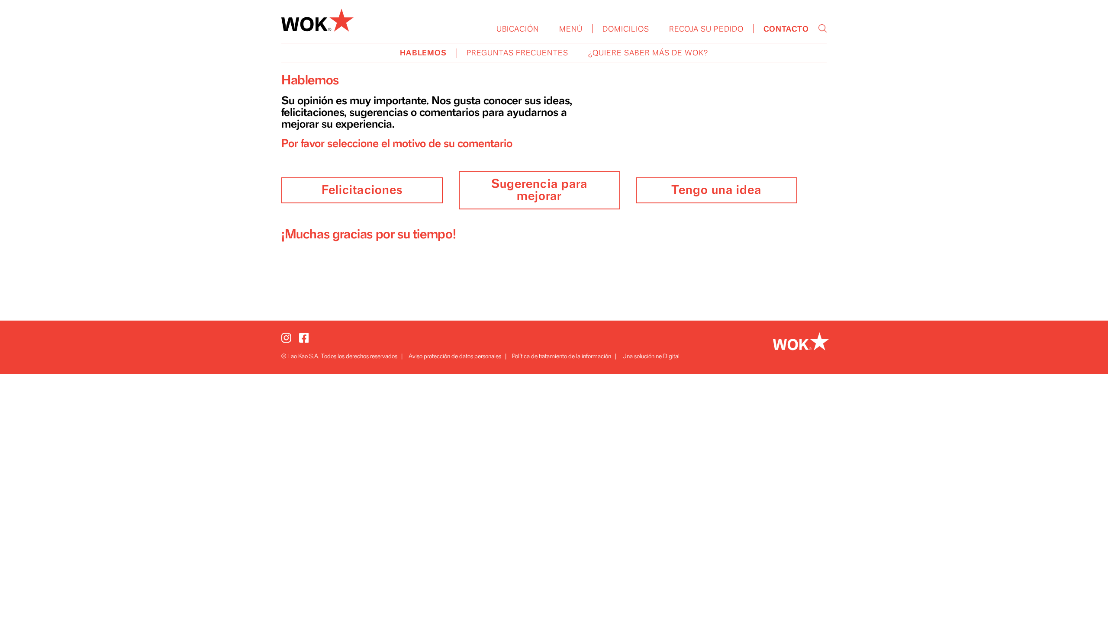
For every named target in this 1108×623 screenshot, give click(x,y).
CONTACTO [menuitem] (786, 29)
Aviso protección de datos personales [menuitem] (455, 356)
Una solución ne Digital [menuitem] (651, 356)
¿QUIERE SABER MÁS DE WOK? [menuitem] (648, 53)
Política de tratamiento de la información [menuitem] (561, 356)
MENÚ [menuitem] (571, 29)
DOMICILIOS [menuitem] (625, 29)
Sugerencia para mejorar (539, 190)
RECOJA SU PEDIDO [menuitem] (706, 29)
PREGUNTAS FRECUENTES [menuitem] (517, 53)
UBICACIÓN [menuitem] (517, 29)
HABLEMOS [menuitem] (423, 53)
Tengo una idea (716, 190)
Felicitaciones (362, 190)
